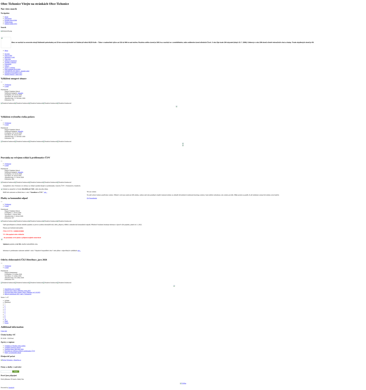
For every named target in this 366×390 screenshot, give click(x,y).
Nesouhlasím (93, 198)
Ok (88, 198)
